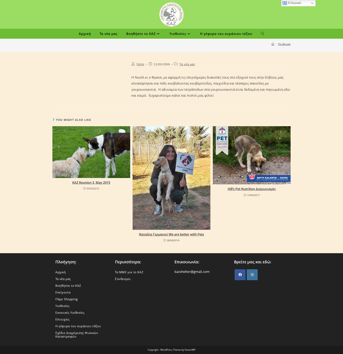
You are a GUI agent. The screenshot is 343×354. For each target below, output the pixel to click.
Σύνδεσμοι (123, 279)
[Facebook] (240, 274)
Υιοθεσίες (62, 306)
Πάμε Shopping (66, 299)
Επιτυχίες (62, 319)
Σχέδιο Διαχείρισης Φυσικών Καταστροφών (76, 334)
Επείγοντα (62, 292)
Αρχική (60, 272)
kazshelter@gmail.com (192, 271)
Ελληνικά (294, 3)
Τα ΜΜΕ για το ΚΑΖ (129, 272)
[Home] (273, 44)
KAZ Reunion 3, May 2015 (91, 182)
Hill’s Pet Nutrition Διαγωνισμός (252, 189)
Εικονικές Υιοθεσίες (69, 313)
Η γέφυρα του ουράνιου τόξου (78, 326)
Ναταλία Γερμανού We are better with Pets (171, 234)
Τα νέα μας (284, 44)
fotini (140, 64)
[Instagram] (252, 274)
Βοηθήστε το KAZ (68, 286)
